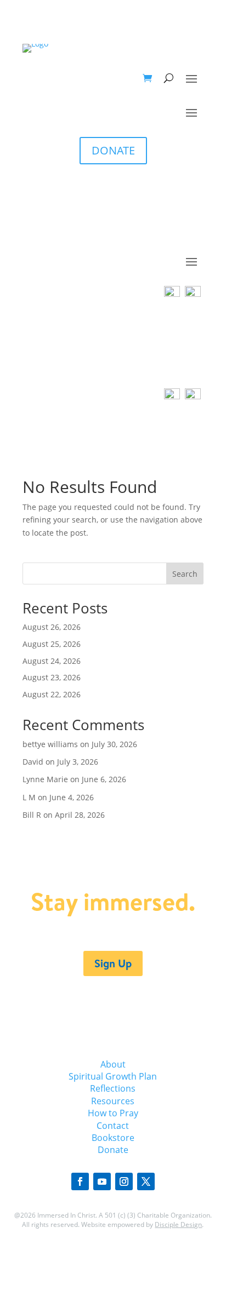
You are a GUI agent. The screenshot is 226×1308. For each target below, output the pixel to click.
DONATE (113, 150)
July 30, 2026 (114, 744)
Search (184, 574)
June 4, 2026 (71, 797)
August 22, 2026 (51, 694)
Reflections (112, 1088)
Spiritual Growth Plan (113, 1076)
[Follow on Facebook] (80, 1181)
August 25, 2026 (51, 644)
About (113, 1064)
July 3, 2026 (77, 761)
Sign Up (113, 963)
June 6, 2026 (104, 779)
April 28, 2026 (80, 815)
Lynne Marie (45, 779)
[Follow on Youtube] (102, 1181)
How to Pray (113, 1113)
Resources (112, 1101)
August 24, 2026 (51, 661)
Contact (113, 1126)
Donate (113, 1150)
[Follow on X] (146, 1181)
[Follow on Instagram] (124, 1181)
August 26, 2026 (51, 627)
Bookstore (113, 1138)
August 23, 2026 (51, 677)
